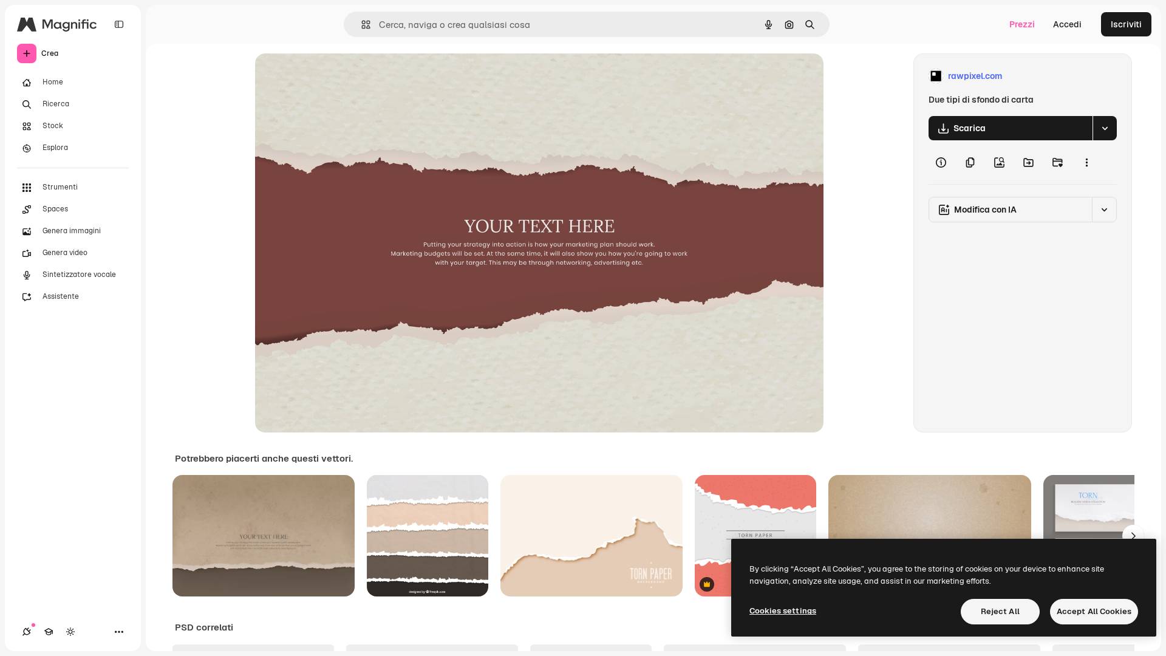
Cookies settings (782, 611)
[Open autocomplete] (361, 24)
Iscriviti (1126, 24)
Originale (335, 76)
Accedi (1067, 24)
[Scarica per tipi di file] (1105, 128)
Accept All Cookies (1094, 611)
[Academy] (48, 631)
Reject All (1000, 611)
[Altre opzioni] (1086, 162)
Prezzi (1022, 24)
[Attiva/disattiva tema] (70, 631)
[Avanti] (1133, 535)
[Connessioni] (26, 631)
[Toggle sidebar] (119, 24)
